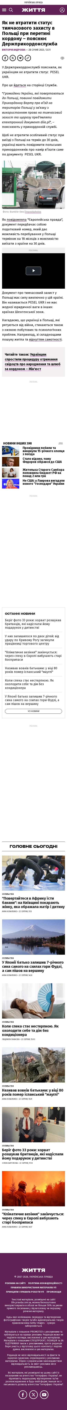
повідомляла (17, 220)
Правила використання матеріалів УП (33, 1287)
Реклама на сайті (15, 1283)
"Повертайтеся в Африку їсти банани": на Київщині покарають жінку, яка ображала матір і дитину (33, 902)
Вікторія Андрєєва (14, 49)
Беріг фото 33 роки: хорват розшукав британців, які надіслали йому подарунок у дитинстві (33, 624)
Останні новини (20, 614)
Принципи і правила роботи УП (25, 1292)
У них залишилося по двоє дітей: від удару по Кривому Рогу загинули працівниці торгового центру (32, 640)
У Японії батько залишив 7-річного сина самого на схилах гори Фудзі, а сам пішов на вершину (32, 700)
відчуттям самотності (45, 339)
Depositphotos (33, 211)
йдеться (20, 85)
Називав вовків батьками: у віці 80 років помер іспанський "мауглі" (31, 670)
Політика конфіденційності (45, 1283)
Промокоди (54, 1292)
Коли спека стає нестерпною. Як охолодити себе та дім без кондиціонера (29, 684)
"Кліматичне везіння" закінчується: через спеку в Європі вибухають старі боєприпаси (33, 656)
